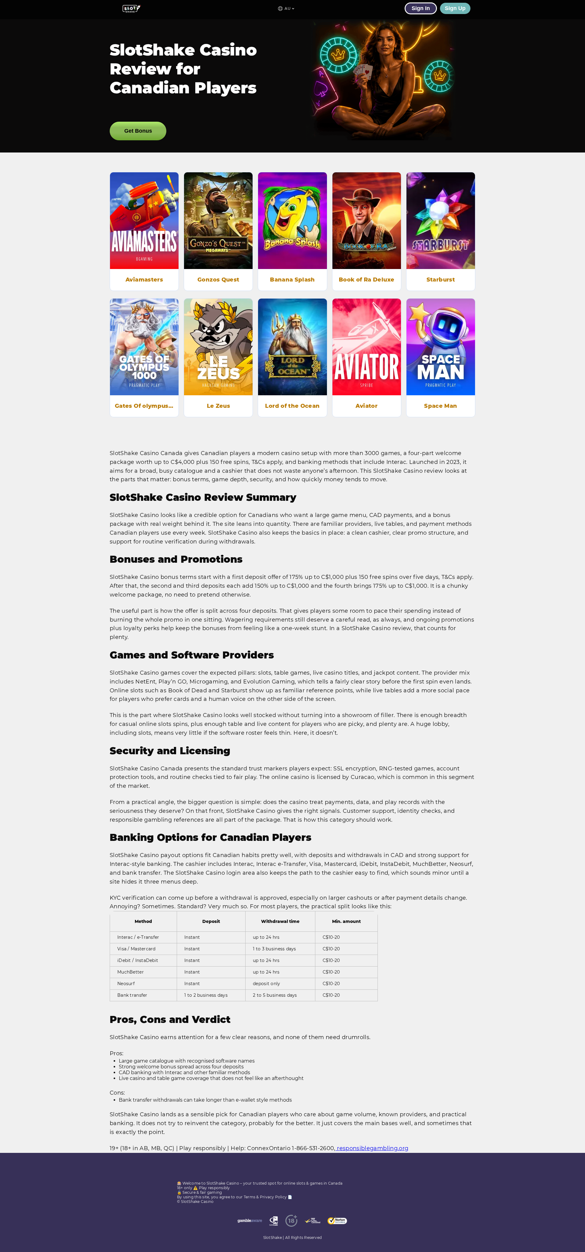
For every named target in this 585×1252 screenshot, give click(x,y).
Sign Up (455, 8)
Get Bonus (138, 131)
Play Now (144, 229)
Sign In (421, 8)
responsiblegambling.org (372, 1148)
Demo (144, 212)
